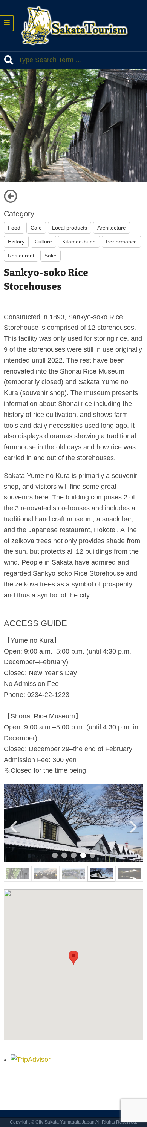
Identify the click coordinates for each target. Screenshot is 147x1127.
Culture (43, 242)
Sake (50, 256)
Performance (121, 242)
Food (14, 228)
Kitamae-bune (79, 242)
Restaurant (21, 256)
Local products (69, 228)
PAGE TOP (136, 1086)
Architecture (111, 228)
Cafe (36, 228)
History (16, 242)
